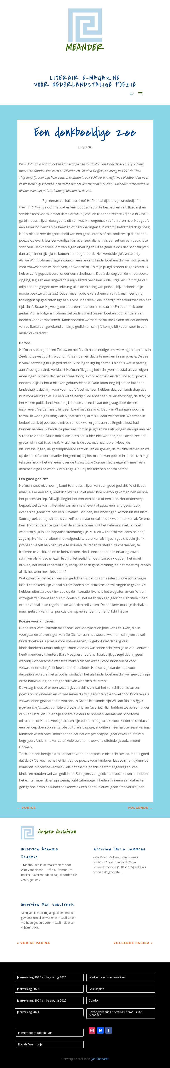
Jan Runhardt (100, 1059)
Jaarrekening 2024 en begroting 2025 (41, 1000)
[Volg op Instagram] (92, 1030)
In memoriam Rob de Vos (35, 1033)
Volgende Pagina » (133, 943)
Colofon (94, 1000)
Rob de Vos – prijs (30, 1044)
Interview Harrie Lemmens (119, 849)
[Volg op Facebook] (108, 1030)
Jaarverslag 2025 (28, 989)
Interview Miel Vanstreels (47, 905)
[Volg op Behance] (100, 1030)
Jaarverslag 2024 (28, 1012)
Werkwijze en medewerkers (107, 977)
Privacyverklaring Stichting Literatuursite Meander (115, 1013)
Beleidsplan (96, 989)
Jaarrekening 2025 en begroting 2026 (41, 977)
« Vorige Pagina (33, 943)
